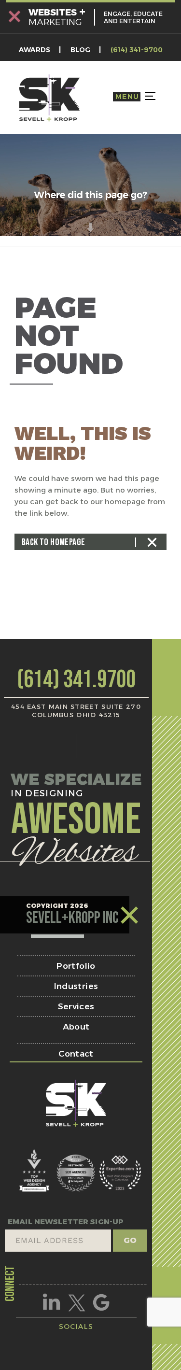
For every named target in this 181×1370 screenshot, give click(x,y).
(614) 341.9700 (76, 680)
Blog (80, 49)
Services (76, 1006)
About (76, 1026)
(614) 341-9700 (137, 49)
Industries (76, 986)
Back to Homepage (53, 542)
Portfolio (75, 966)
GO (130, 1240)
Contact (75, 1054)
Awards (34, 49)
